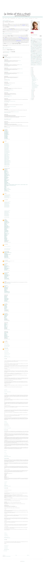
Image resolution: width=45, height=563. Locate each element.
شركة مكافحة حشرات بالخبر (6, 152)
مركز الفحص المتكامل (6, 455)
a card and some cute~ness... (35, 87)
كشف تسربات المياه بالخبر (6, 211)
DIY (33, 18)
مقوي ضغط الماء (5, 422)
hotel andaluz (8, 79)
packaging (33, 55)
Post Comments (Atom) (8, 556)
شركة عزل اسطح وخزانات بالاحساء (7, 248)
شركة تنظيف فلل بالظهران (6, 156)
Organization (26, 18)
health (37, 48)
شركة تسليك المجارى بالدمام (6, 196)
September (33, 90)
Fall (33, 45)
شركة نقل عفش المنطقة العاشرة (7, 353)
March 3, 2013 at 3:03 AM (7, 74)
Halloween (35, 48)
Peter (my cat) (36, 56)
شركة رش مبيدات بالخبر (6, 215)
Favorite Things (38, 46)
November (33, 76)
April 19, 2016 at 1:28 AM (6, 191)
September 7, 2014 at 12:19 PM (7, 112)
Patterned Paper (32, 56)
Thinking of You (40, 63)
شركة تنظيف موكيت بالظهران (7, 164)
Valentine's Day (32, 64)
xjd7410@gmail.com (6, 168)
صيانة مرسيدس (5, 389)
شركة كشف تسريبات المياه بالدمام (7, 195)
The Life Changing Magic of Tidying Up (34, 63)
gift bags (39, 47)
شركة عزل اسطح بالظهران (6, 158)
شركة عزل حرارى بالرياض (6, 204)
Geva (4, 193)
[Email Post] (10, 51)
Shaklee (38, 60)
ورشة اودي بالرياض (6, 547)
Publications (40, 58)
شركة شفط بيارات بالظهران (6, 163)
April (32, 94)
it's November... (33, 88)
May (32, 93)
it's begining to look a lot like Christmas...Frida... (35, 80)
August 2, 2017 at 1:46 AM (6, 279)
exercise (31, 45)
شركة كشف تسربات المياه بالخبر (7, 210)
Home (3, 18)
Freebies (23, 18)
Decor (4, 52)
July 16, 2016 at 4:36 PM (6, 217)
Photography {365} (12, 18)
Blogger (24, 561)
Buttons (32, 41)
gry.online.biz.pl (6, 123)
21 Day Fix (37, 38)
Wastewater (5, 421)
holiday (31, 49)
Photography (35, 57)
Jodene (5, 56)
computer (41, 42)
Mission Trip (36, 52)
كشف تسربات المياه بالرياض (6, 202)
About (6, 18)
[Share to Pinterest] (14, 51)
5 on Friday (40, 38)
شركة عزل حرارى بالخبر (6, 213)
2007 (32, 99)
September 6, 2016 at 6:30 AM (7, 242)
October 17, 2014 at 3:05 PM (7, 127)
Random (36, 18)
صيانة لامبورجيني (5, 481)
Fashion (32, 46)
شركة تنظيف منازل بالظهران (6, 157)
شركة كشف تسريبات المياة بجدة (7, 194)
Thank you (33, 62)
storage (40, 61)
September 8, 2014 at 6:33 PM (7, 119)
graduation (32, 48)
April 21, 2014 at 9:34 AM (6, 96)
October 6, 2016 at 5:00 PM (7, 249)
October (33, 89)
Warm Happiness (39, 64)
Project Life (19, 18)
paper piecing (38, 55)
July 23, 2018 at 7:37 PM (6, 311)
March (32, 95)
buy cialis (20, 60)
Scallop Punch (38, 59)
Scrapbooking (32, 60)
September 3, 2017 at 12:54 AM (7, 283)
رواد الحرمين (5, 199)
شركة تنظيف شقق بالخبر (6, 145)
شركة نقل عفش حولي (6, 351)
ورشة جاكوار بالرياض (6, 546)
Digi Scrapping (30, 18)
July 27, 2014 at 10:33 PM (6, 107)
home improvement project (35, 49)
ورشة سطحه (5, 450)
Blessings (33, 40)
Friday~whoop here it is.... (34, 84)
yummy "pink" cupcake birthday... (35, 85)
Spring (31, 61)
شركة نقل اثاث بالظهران (6, 159)
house (39, 49)
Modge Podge (39, 52)
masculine (32, 51)
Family (35, 45)
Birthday (40, 39)
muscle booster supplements (13, 106)
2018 (32, 68)
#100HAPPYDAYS (32, 38)
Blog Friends (35, 40)
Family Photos (40, 45)
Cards (16, 18)
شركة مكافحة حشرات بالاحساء (7, 345)
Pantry (35, 55)
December (33, 75)
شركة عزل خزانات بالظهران (6, 162)
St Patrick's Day (34, 61)
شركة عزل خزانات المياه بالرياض (7, 203)
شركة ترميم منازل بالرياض (6, 205)
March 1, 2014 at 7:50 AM (6, 85)
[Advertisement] (16, 553)
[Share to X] (13, 51)
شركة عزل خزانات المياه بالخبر (7, 212)
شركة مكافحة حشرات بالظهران (7, 160)
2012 (32, 73)
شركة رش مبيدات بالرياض (6, 206)
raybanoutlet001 (6, 251)
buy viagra (21, 64)
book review (38, 40)
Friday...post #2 (33, 83)
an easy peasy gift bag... (34, 82)
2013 (32, 72)
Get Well (37, 47)
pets (39, 56)
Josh (39, 50)
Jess (37, 50)
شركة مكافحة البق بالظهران (6, 161)
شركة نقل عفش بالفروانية (6, 352)
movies (31, 53)
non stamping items (7, 52)
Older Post (28, 555)
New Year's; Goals (38, 53)
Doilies (40, 44)
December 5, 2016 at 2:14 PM (7, 261)
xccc (4, 281)
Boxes (40, 40)
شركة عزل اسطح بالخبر (6, 149)
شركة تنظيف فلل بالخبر (6, 148)
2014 (32, 71)
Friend (34, 47)
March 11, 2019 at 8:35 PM (7, 329)
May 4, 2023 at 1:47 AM (6, 549)
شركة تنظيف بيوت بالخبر (6, 144)
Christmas (32, 42)
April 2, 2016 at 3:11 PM (6, 166)
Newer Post (4, 555)
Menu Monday (32, 52)
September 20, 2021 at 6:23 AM (7, 456)
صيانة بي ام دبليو (5, 390)
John (4, 219)
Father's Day (35, 46)
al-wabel (5, 393)
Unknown (5, 129)
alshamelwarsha (6, 458)
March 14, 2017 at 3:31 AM (7, 270)
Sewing (35, 60)
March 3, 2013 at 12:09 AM (7, 70)
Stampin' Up (37, 61)
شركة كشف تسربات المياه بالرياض (7, 201)
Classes (36, 42)
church (34, 42)
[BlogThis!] (12, 51)
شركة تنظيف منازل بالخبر (6, 146)
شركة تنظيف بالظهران (6, 155)
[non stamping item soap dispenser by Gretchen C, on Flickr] (7, 33)
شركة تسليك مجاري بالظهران (7, 154)
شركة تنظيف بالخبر (6, 143)
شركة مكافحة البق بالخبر (6, 151)
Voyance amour (9, 84)
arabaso (5, 358)
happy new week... (34, 77)
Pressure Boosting (6, 423)
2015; (35, 38)
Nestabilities (34, 53)
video (35, 64)
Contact (8, 18)
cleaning (38, 42)
